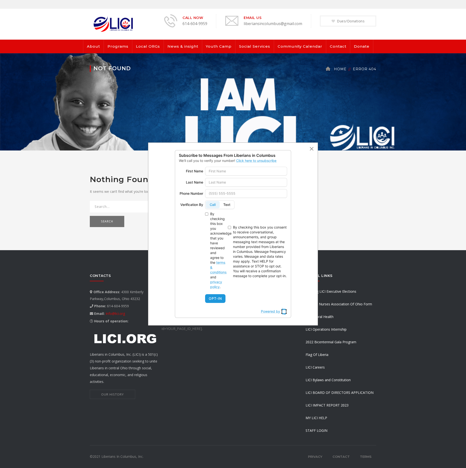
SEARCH (107, 221)
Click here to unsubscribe (256, 161)
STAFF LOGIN (316, 430)
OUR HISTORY (112, 394)
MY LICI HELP (316, 417)
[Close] (311, 148)
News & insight (182, 46)
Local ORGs (148, 46)
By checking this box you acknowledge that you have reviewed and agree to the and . (218, 250)
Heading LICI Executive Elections (331, 291)
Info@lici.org (115, 313)
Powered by (270, 311)
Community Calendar (300, 46)
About (93, 46)
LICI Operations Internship (326, 329)
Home (340, 69)
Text (226, 205)
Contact (338, 46)
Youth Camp (219, 46)
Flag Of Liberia (317, 354)
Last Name (194, 182)
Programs (118, 46)
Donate (361, 46)
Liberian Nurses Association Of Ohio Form (339, 304)
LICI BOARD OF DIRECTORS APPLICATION (340, 392)
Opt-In (215, 298)
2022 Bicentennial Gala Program (331, 342)
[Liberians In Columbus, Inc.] (114, 23)
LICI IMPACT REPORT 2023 (327, 405)
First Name (194, 171)
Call (213, 205)
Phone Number (191, 193)
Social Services (254, 46)
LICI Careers (315, 367)
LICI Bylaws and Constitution (328, 380)
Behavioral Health (319, 316)
